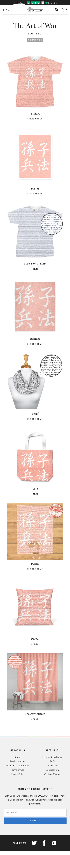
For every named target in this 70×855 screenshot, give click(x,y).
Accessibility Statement (17, 765)
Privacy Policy (17, 774)
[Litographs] (35, 9)
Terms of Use (17, 770)
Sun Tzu (35, 33)
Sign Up (35, 821)
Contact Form (53, 770)
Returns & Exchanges (52, 757)
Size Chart (53, 765)
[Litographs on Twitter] (34, 843)
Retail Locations (17, 761)
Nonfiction (35, 40)
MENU (7, 10)
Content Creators (52, 774)
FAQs (52, 761)
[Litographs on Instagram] (54, 843)
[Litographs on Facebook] (44, 843)
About (17, 757)
